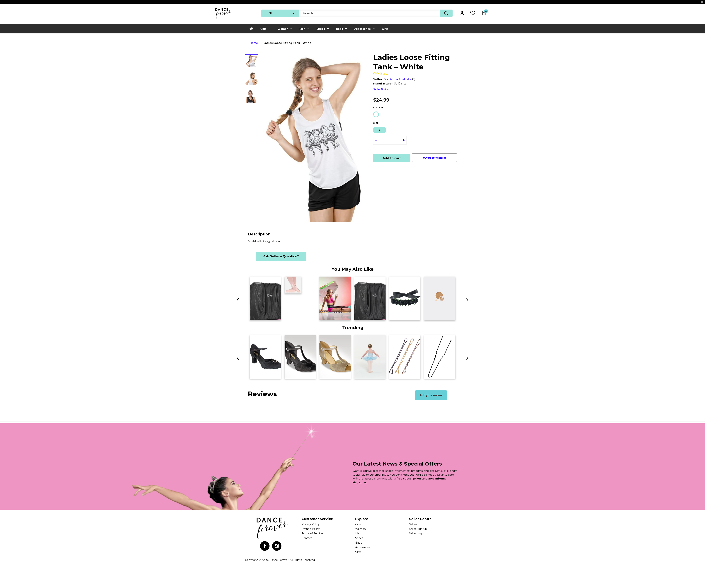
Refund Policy (311, 529)
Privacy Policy (310, 524)
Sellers (413, 524)
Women (283, 28)
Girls (263, 28)
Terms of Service (312, 533)
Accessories (362, 28)
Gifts (385, 28)
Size (376, 123)
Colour (378, 107)
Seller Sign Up (418, 529)
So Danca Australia (397, 79)
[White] (376, 114)
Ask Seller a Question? (281, 256)
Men (302, 28)
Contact (307, 538)
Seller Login (416, 533)
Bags (339, 28)
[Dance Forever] (223, 19)
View (255, 316)
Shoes (321, 28)
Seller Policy (381, 89)
